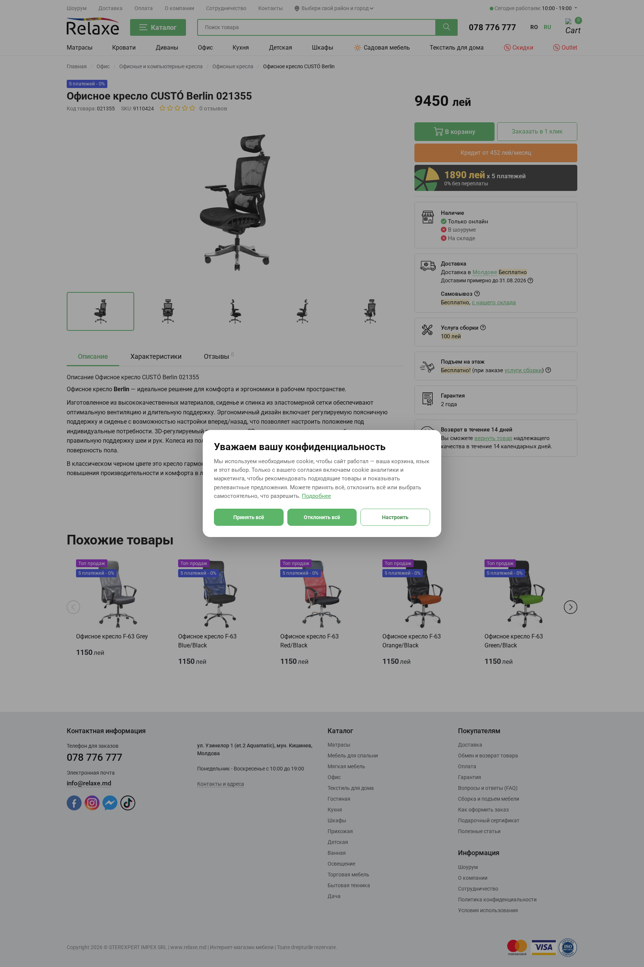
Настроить (395, 517)
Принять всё (248, 517)
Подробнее (316, 496)
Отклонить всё (322, 517)
